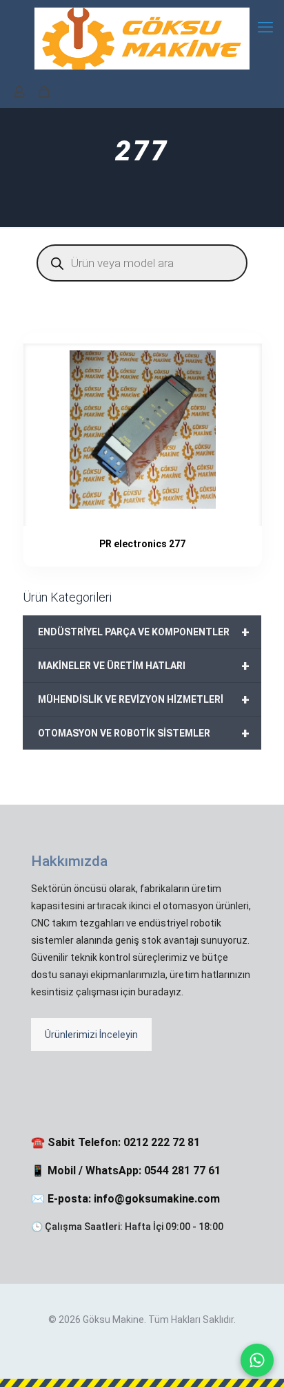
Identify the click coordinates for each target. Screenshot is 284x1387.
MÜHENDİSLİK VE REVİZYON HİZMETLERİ (144, 699)
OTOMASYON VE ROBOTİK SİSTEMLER (144, 733)
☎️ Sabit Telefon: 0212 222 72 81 (115, 1142)
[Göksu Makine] (142, 38)
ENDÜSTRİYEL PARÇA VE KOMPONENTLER (144, 632)
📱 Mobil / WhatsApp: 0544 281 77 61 (126, 1170)
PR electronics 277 (142, 543)
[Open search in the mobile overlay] (142, 262)
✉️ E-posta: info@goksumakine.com (125, 1198)
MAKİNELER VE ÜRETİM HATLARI (144, 665)
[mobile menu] (265, 27)
